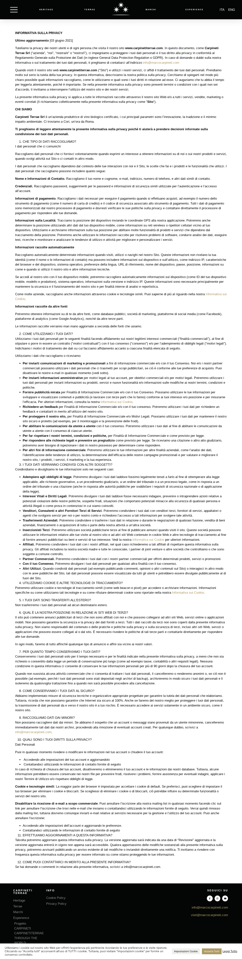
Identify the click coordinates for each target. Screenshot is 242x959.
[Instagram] (217, 898)
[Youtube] (225, 898)
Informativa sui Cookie (116, 402)
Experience (194, 10)
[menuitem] (222, 9)
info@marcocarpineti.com (161, 62)
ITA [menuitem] (222, 10)
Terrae (89, 10)
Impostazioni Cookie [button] (186, 951)
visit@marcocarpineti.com (209, 915)
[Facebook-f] (210, 898)
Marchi (151, 10)
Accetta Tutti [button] (211, 951)
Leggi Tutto (230, 951)
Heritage (46, 10)
